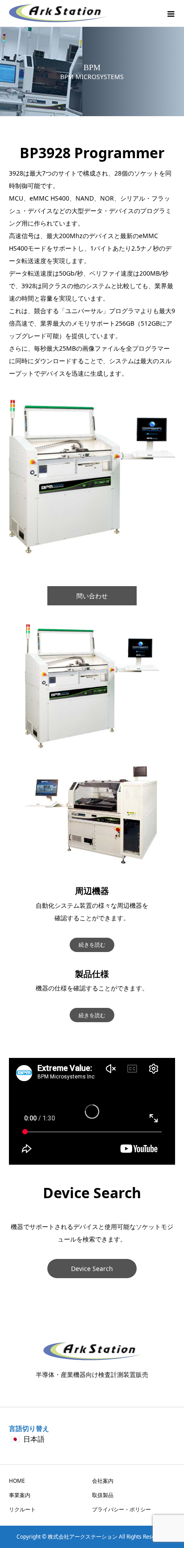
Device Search (92, 1268)
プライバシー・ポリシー (121, 1509)
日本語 (34, 1439)
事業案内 (19, 1495)
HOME (17, 1481)
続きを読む (92, 944)
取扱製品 (102, 1495)
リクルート (22, 1509)
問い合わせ (92, 596)
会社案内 (102, 1481)
